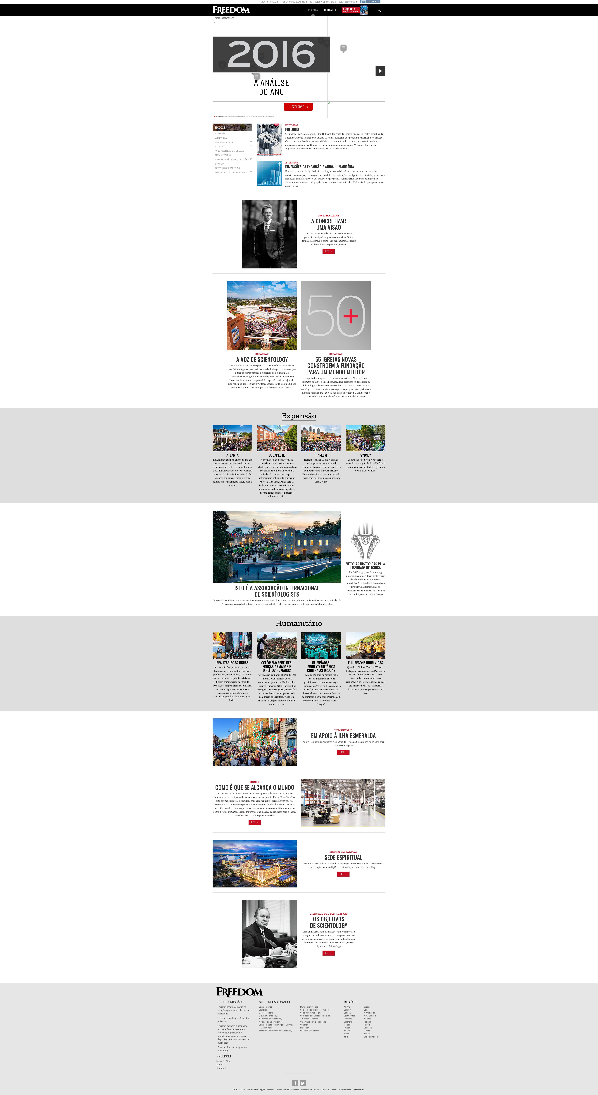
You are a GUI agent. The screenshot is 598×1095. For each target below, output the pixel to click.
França (347, 1028)
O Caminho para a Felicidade (313, 1022)
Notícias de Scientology (269, 1022)
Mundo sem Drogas (309, 1007)
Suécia (367, 1031)
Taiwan (367, 1034)
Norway (367, 1019)
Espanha (368, 1028)
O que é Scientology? (268, 1016)
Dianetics (263, 1010)
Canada (347, 1013)
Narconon (304, 1028)
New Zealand (370, 1016)
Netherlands (369, 1013)
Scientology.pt (265, 1007)
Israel (346, 1034)
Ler (327, 251)
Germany (348, 1019)
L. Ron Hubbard (266, 1013)
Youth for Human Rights (311, 1013)
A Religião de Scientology (270, 1019)
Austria (347, 1007)
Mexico (347, 1025)
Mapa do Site (223, 1061)
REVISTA (313, 10)
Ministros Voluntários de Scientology (275, 1031)
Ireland (347, 1031)
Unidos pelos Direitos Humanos (314, 1010)
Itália (346, 1037)
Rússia (367, 1025)
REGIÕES (350, 1002)
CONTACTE (330, 10)
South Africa (349, 1016)
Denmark (348, 1022)
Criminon (304, 1025)
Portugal (367, 1022)
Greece (367, 1007)
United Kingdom (371, 1037)
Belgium (347, 1010)
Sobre (219, 1064)
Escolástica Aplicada (309, 1031)
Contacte (221, 1068)
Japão (367, 1010)
